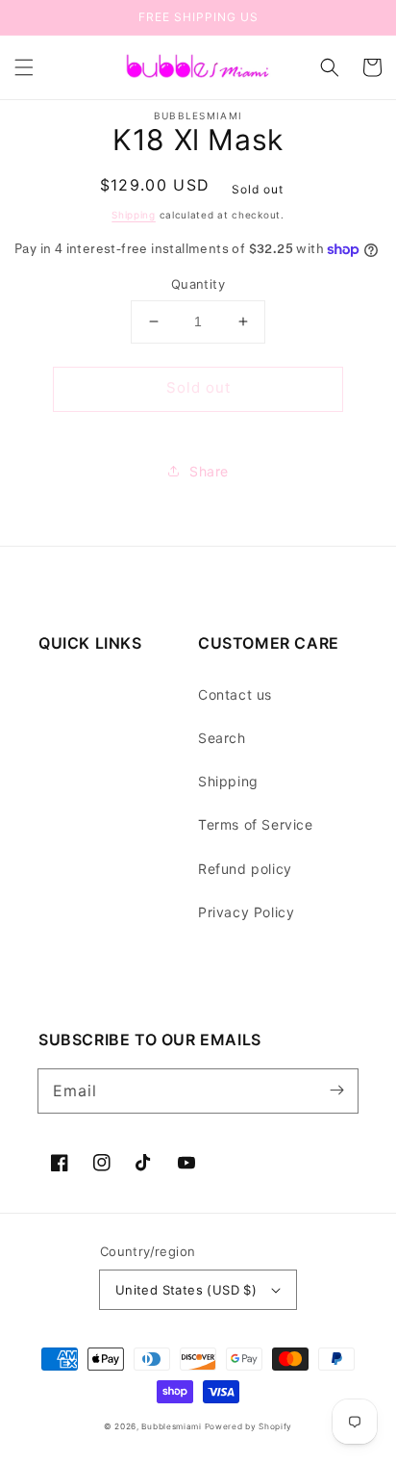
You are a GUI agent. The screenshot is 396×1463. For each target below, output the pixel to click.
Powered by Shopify (249, 1426)
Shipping (133, 214)
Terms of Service (255, 824)
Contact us (235, 694)
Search (222, 738)
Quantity (198, 284)
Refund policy (245, 868)
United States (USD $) (186, 1289)
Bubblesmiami (172, 1426)
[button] (24, 67)
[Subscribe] (336, 1090)
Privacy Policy (246, 912)
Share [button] (209, 471)
